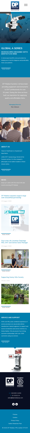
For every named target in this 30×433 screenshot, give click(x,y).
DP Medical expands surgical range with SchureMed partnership (13, 197)
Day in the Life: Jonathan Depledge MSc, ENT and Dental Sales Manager (14, 242)
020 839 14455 (16, 393)
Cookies (15, 417)
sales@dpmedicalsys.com (15, 398)
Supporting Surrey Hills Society (12, 277)
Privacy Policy (15, 420)
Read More (6, 69)
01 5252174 (16, 395)
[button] (2, 29)
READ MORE (6, 170)
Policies (15, 414)
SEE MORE (5, 342)
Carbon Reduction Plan (15, 423)
